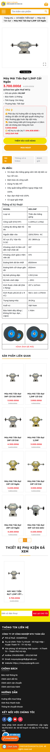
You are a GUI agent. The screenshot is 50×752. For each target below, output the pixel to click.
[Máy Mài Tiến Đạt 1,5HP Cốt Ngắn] (14, 575)
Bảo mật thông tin (9, 675)
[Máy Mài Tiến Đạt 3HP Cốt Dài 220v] (36, 509)
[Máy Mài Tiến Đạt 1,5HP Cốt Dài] (36, 377)
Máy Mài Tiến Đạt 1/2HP (35, 439)
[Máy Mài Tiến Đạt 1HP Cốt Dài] (36, 465)
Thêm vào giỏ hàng (25, 141)
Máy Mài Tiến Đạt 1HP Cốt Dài (35, 482)
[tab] (7, 159)
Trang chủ (8, 18)
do (15, 728)
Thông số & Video (20, 159)
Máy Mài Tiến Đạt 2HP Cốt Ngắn (12, 526)
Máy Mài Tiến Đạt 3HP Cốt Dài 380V (12, 395)
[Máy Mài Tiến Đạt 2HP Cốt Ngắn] (13, 509)
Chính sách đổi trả (9, 679)
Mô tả (5, 159)
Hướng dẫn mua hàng (11, 699)
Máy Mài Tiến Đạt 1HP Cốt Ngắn (12, 482)
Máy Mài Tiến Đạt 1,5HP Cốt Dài (35, 395)
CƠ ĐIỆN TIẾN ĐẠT (25, 18)
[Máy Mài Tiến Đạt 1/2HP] (36, 421)
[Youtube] (15, 719)
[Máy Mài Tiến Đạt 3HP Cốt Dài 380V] (13, 377)
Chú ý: (9, 109)
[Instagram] (20, 719)
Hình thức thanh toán (10, 703)
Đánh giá (39, 159)
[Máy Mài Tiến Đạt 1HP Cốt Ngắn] (13, 465)
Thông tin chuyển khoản (12, 707)
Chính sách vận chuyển (11, 683)
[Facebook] (4, 719)
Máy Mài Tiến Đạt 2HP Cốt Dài (12, 439)
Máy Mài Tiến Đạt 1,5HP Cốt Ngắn (14, 593)
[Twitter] (9, 719)
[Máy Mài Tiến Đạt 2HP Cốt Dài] (13, 421)
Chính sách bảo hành (10, 687)
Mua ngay (26, 147)
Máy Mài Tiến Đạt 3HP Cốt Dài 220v (35, 526)
